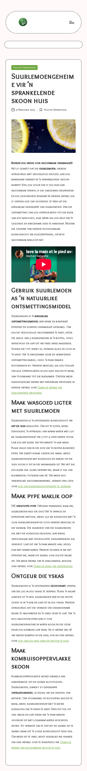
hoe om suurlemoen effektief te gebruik (44, 486)
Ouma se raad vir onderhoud (53, 566)
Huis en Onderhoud (24, 67)
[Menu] (71, 22)
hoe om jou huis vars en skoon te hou (43, 640)
